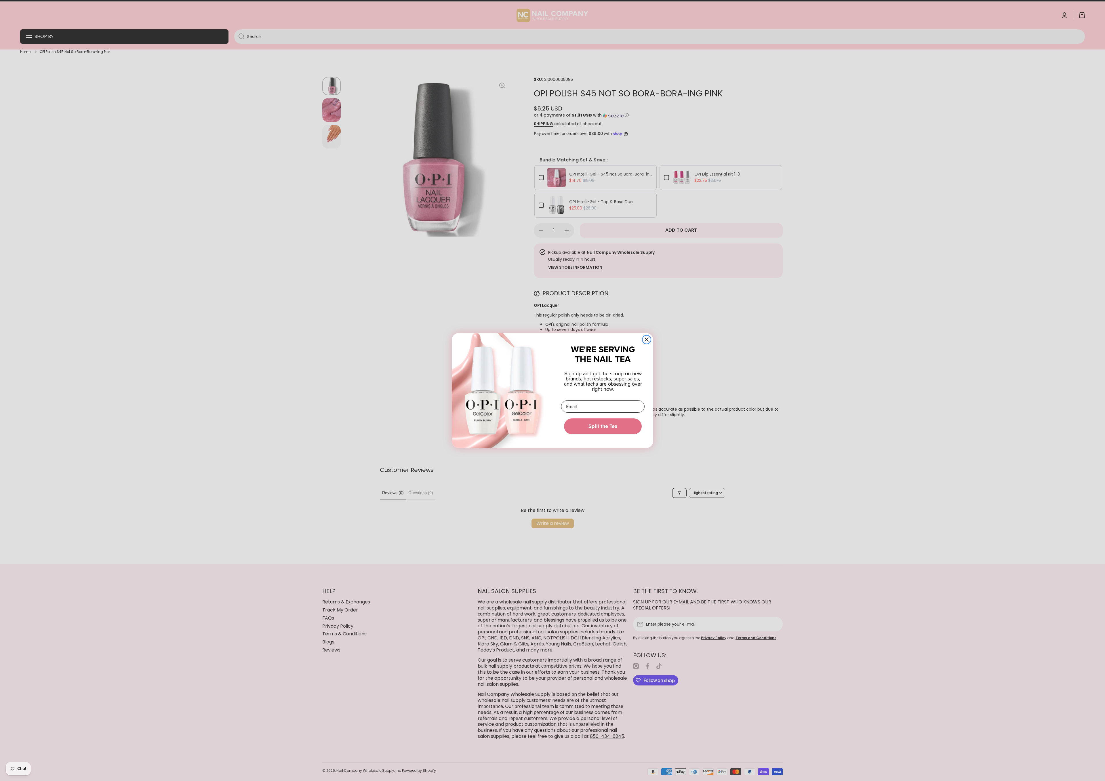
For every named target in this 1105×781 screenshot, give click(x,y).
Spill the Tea (603, 426)
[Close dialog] (646, 339)
